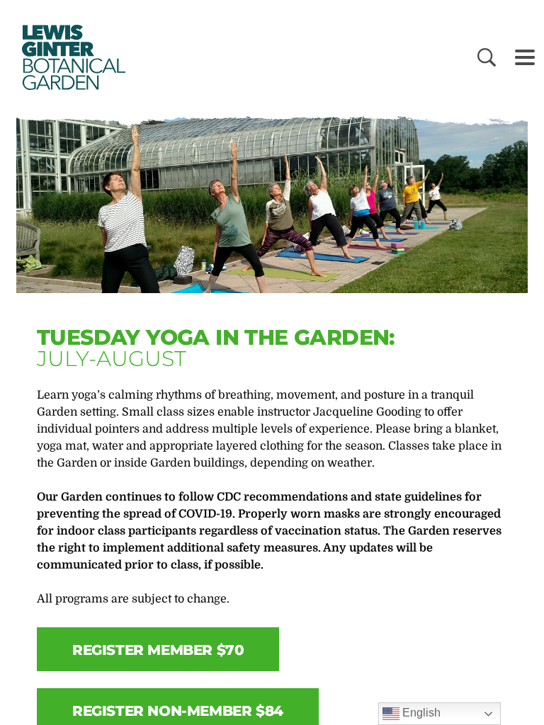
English (420, 713)
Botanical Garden (71, 57)
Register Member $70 (158, 649)
